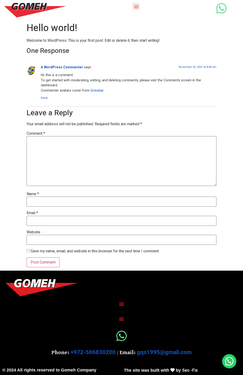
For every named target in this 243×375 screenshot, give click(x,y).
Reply (44, 98)
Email (32, 213)
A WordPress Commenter (62, 67)
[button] (136, 6)
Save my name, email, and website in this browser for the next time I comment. (95, 251)
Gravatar (96, 90)
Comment (36, 133)
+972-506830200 (93, 352)
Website (33, 232)
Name (33, 194)
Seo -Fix (190, 370)
